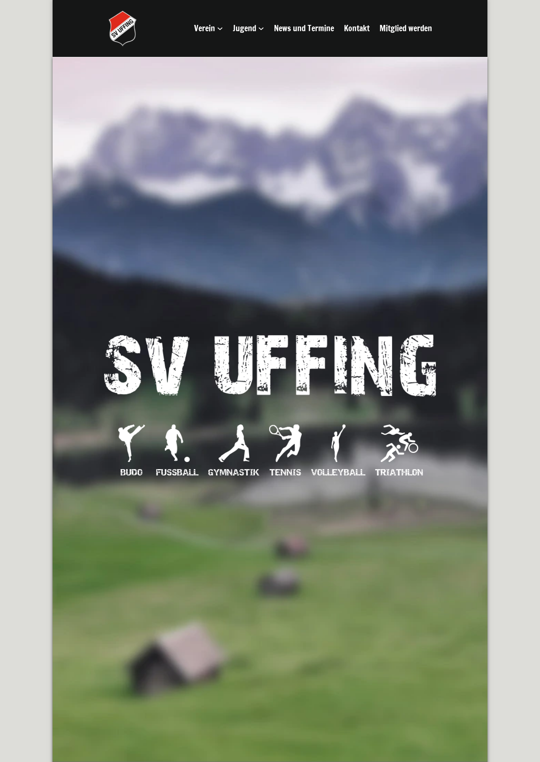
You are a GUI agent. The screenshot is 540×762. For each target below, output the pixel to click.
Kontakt (357, 28)
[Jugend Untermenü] (261, 29)
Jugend (244, 28)
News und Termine (304, 28)
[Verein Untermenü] (220, 29)
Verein (204, 28)
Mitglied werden (406, 28)
